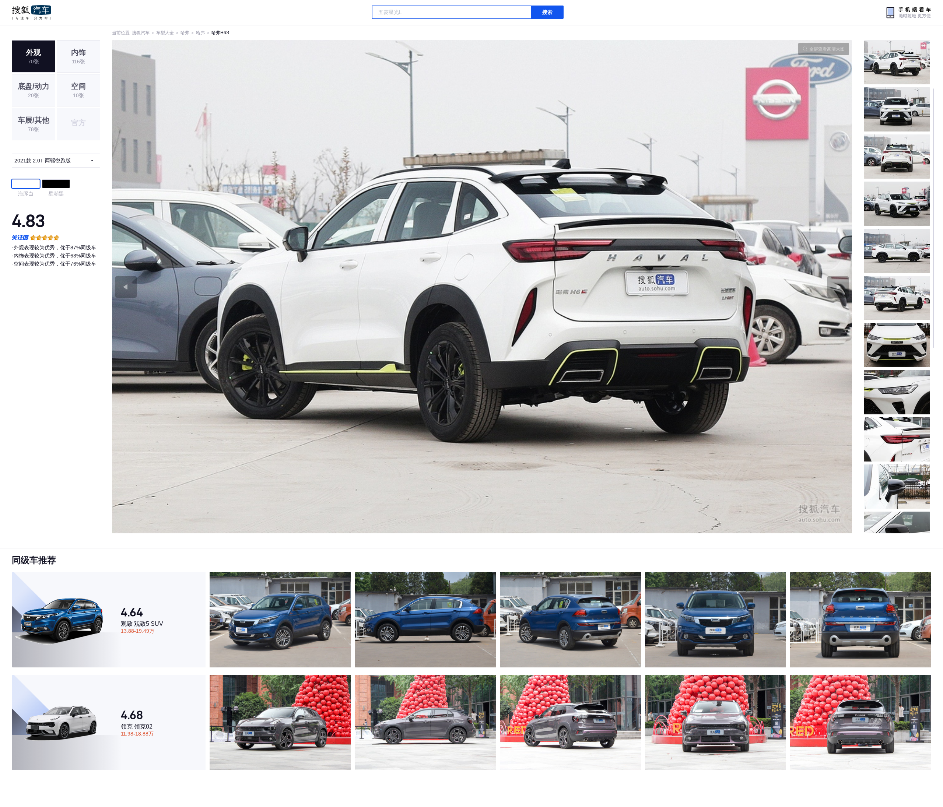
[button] (297, 286)
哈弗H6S (220, 32)
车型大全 (165, 32)
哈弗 (184, 32)
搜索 (547, 12)
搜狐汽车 (31, 12)
